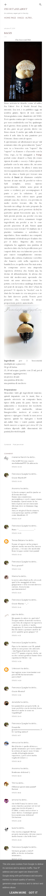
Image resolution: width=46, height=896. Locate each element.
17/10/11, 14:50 (16, 680)
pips (13, 614)
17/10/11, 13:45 (16, 607)
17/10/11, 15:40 (16, 716)
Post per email (18, 444)
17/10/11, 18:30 (16, 776)
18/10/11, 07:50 (17, 859)
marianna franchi (19, 457)
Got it (33, 892)
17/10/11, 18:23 (16, 761)
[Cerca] (40, 4)
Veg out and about (15, 9)
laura (14, 828)
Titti (13, 783)
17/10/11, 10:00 (17, 467)
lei (37, 209)
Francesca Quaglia (20, 474)
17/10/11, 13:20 (16, 593)
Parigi (39, 155)
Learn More (17, 892)
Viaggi (20, 18)
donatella (16, 702)
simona (15, 800)
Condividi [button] (7, 444)
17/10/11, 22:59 (16, 821)
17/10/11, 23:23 (16, 840)
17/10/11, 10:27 (16, 519)
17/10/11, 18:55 (16, 793)
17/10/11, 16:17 (16, 735)
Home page (10, 18)
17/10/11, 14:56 (16, 695)
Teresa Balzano (18, 540)
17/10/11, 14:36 (16, 661)
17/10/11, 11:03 (16, 569)
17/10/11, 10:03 (17, 481)
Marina (15, 576)
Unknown (16, 668)
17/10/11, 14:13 (16, 635)
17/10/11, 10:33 (16, 533)
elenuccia (16, 742)
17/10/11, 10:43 (16, 554)
